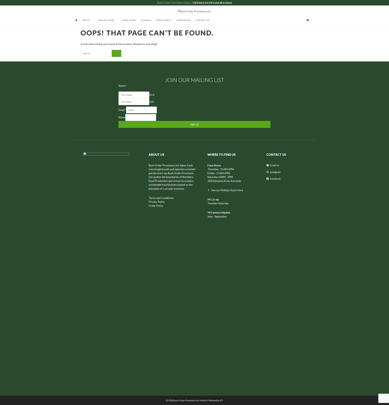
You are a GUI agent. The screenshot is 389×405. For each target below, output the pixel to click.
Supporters (183, 20)
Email (122, 109)
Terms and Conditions (161, 198)
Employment (164, 20)
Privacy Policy (157, 201)
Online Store (106, 20)
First (152, 94)
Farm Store (129, 20)
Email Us (274, 165)
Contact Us (202, 20)
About (87, 20)
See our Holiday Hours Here (227, 190)
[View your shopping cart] (303, 20)
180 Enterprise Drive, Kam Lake (224, 181)
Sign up (195, 124)
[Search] (116, 53)
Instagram (275, 171)
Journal (146, 20)
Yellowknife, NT (215, 400)
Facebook (275, 178)
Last (151, 101)
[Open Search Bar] (312, 20)
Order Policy (156, 205)
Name (122, 117)
